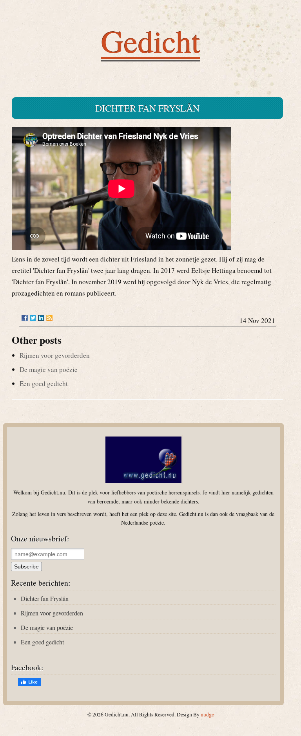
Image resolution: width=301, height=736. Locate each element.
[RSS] (49, 318)
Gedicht (150, 40)
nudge (207, 714)
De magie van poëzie (49, 369)
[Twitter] (33, 318)
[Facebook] (25, 318)
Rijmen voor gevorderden (55, 355)
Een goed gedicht (44, 383)
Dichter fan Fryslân (45, 598)
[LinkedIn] (41, 318)
